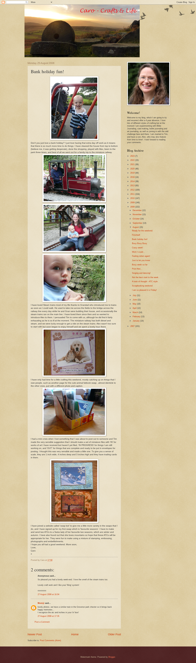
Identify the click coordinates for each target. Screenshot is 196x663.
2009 (132, 202)
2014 (132, 181)
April (135, 308)
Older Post (114, 634)
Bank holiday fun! (139, 239)
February (137, 316)
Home (75, 634)
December (137, 210)
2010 (132, 198)
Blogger (111, 657)
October (136, 219)
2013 (132, 185)
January (136, 321)
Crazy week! (137, 248)
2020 (132, 169)
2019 (132, 173)
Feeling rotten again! (141, 256)
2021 (132, 164)
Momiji (41, 603)
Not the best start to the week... (146, 277)
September (138, 223)
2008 (132, 207)
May (135, 304)
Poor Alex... (137, 269)
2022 (132, 160)
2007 (132, 326)
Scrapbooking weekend (142, 286)
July (135, 295)
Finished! (136, 235)
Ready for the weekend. (142, 231)
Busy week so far (139, 264)
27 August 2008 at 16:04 (48, 594)
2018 (132, 177)
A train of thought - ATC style (145, 281)
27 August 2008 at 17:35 (48, 616)
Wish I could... (138, 252)
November (137, 214)
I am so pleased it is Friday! (144, 290)
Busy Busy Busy (139, 243)
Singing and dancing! (141, 273)
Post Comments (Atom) (50, 640)
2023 (132, 156)
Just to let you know (141, 260)
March (136, 312)
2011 (132, 194)
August (136, 227)
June (135, 300)
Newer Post (35, 634)
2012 (132, 190)
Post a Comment (42, 622)
